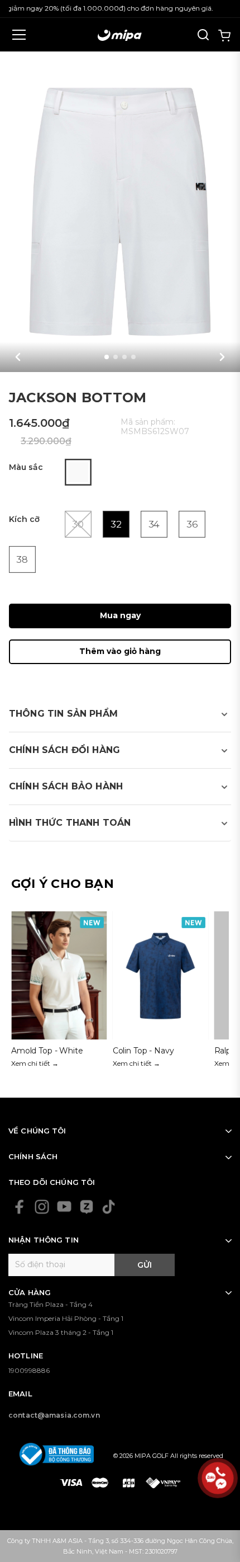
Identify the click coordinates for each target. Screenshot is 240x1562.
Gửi (144, 1265)
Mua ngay (120, 615)
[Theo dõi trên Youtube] (64, 1207)
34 (154, 524)
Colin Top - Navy (143, 1051)
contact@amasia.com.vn (54, 1415)
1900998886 (29, 1370)
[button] (18, 357)
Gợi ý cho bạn (62, 883)
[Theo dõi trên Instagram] (42, 1207)
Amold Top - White (47, 1051)
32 (116, 524)
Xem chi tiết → (35, 1063)
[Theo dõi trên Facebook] (19, 1207)
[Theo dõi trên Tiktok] (109, 1207)
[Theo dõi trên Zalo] (86, 1207)
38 (22, 559)
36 (191, 524)
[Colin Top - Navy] (161, 993)
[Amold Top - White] (59, 993)
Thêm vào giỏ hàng (120, 651)
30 (78, 524)
